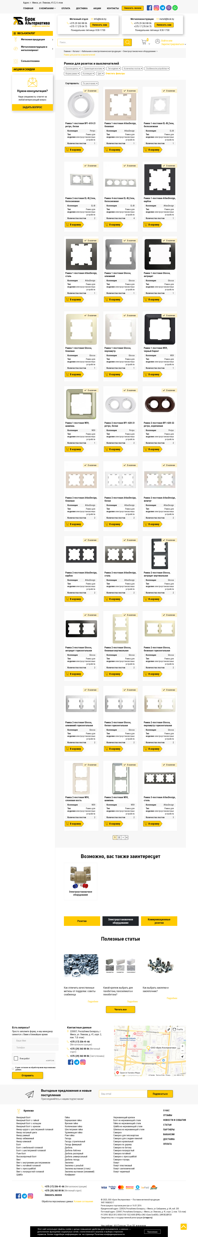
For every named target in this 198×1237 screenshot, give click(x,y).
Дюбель (68, 1147)
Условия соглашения (83, 1201)
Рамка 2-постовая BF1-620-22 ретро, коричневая (159, 424)
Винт (18, 1159)
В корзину (75, 149)
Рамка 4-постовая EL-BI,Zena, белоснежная (120, 200)
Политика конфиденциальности (110, 1234)
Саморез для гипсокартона (126, 1135)
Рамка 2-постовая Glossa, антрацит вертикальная (157, 574)
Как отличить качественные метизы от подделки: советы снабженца (80, 991)
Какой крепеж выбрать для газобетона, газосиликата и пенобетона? (118, 991)
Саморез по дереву (122, 1144)
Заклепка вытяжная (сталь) (77, 1168)
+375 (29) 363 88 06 (79, 1048)
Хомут (116, 1162)
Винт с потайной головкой (28, 1165)
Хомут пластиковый (122, 1165)
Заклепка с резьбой (74, 1165)
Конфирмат (70, 1174)
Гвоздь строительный (75, 1141)
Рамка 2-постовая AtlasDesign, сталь (120, 574)
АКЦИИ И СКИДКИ (24, 69)
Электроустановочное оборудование (120, 921)
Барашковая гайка (73, 1120)
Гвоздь (68, 1138)
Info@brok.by (100, 19)
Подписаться (160, 1093)
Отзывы (167, 1115)
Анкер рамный (23, 1135)
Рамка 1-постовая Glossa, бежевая (78, 349)
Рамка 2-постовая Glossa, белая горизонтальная (118, 724)
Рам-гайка (69, 1135)
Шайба (19, 1174)
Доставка (169, 1139)
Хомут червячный (121, 1171)
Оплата (167, 1144)
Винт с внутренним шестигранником (33, 1162)
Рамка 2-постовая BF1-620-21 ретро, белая (120, 424)
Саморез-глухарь (121, 1159)
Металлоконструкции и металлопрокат (34, 48)
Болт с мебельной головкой (29, 1147)
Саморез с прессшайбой (125, 1156)
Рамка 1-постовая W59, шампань (77, 424)
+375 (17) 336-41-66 (80, 1041)
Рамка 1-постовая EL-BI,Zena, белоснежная (159, 125)
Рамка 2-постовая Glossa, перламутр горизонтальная (158, 724)
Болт (18, 1144)
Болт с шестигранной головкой (31, 1150)
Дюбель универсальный (76, 1156)
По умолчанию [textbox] (89, 83)
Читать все (121, 1009)
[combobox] (89, 83)
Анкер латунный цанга (26, 1132)
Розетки (82, 921)
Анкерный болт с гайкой (27, 1120)
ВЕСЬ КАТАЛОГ (26, 33)
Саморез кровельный (123, 1141)
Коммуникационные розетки (159, 921)
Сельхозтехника (30, 61)
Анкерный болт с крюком (28, 1126)
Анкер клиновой (23, 1141)
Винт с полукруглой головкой (30, 1171)
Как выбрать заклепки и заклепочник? (156, 989)
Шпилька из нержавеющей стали (128, 1129)
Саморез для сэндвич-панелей (127, 1138)
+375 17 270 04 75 (78, 26)
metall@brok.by (166, 19)
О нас (166, 1110)
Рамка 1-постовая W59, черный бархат (156, 349)
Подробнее (93, 1001)
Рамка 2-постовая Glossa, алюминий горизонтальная (79, 724)
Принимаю (152, 1232)
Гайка (67, 1117)
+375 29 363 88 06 (78, 23)
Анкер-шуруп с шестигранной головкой (34, 1129)
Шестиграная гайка (74, 1129)
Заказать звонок (132, 8)
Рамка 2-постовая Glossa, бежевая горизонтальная (157, 649)
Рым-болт (21, 1153)
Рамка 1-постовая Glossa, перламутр (118, 349)
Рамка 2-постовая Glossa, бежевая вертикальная (118, 649)
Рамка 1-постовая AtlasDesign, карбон (160, 200)
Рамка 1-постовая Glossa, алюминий (118, 275)
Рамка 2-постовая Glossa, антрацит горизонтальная (78, 649)
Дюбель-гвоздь (72, 1159)
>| (126, 837)
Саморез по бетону (122, 1147)
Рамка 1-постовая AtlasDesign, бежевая (120, 125)
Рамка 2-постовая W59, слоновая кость (77, 799)
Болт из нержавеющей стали (127, 1120)
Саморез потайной (122, 1153)
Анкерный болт (23, 1117)
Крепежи (29, 1110)
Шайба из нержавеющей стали (127, 1126)
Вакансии (169, 1134)
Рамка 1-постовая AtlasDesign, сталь (81, 275)
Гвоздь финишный (73, 1144)
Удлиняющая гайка (73, 1132)
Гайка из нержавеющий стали (127, 1123)
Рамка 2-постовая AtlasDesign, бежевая (81, 499)
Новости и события (174, 1120)
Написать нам (99, 24)
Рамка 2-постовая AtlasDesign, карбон (81, 574)
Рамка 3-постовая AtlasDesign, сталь (160, 799)
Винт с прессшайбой (26, 1168)
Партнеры (169, 1129)
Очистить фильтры (115, 73)
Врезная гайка (71, 1123)
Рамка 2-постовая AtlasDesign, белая (120, 499)
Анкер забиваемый (25, 1138)
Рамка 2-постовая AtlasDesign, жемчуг (160, 499)
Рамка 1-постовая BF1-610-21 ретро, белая (80, 125)
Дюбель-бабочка (73, 1150)
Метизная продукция (33, 39)
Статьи (167, 1124)
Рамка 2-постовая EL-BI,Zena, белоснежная (80, 200)
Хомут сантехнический (124, 1168)
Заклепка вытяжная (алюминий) (79, 1171)
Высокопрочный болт (26, 1156)
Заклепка (69, 1162)
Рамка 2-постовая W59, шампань (116, 799)
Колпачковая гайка (73, 1126)
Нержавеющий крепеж (124, 1117)
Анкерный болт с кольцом (28, 1123)
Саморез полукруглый (123, 1150)
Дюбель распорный (74, 1153)
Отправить (28, 1075)
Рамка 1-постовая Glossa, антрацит (157, 275)
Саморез (117, 1132)
